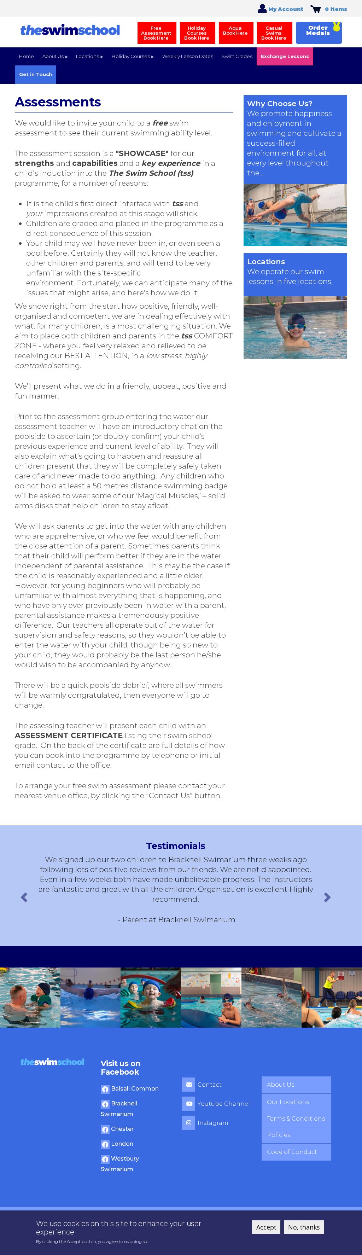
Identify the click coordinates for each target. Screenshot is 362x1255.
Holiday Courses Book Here (196, 33)
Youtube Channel (224, 1103)
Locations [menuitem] (85, 59)
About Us (280, 1084)
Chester (122, 1129)
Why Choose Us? (280, 103)
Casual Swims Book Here (273, 33)
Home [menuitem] (26, 56)
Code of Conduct (292, 1152)
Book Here (235, 30)
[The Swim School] (70, 28)
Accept (266, 1227)
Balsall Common (134, 1088)
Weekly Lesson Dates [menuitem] (187, 56)
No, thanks (304, 1227)
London (121, 1143)
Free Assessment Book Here (156, 33)
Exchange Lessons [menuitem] (285, 56)
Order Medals (318, 30)
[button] (23, 895)
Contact (210, 1084)
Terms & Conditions (296, 1118)
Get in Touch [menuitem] (35, 74)
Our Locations (288, 1102)
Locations (266, 261)
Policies (278, 1135)
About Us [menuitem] (51, 59)
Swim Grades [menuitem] (237, 56)
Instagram (213, 1123)
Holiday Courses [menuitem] (128, 59)
